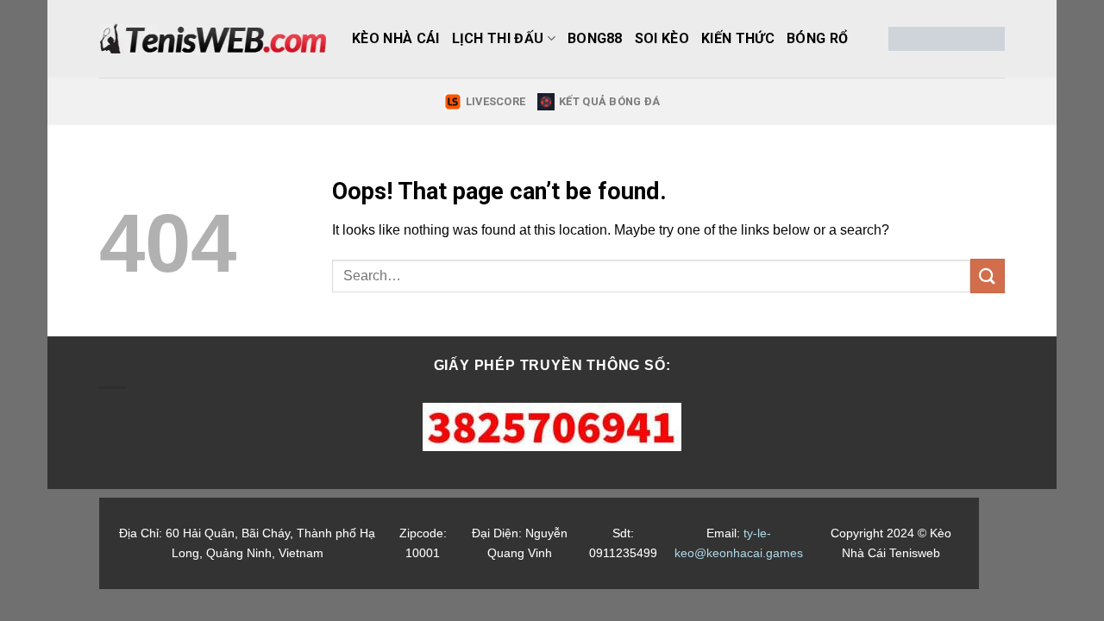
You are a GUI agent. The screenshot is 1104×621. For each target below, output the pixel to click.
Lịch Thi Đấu (498, 38)
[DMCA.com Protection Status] (946, 39)
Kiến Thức (738, 38)
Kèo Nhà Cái (396, 38)
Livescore (495, 101)
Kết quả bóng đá (609, 101)
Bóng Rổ (817, 38)
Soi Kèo (662, 38)
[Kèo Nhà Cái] (212, 38)
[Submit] (987, 275)
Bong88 (595, 38)
